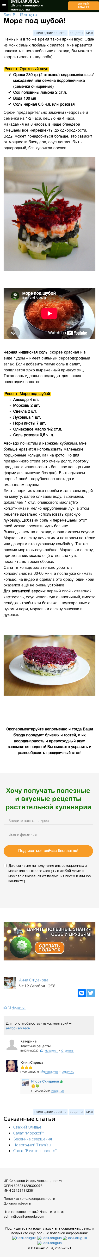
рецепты (76, 33)
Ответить (67, 1050)
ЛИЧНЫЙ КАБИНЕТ (83, 6)
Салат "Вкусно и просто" (35, 1150)
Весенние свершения (32, 1139)
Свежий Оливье (27, 1127)
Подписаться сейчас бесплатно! (48, 851)
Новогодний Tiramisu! (32, 1145)
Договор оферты (17, 1204)
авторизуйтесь (18, 1028)
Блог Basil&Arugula (20, 14)
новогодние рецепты (50, 33)
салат (89, 33)
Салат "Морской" (28, 1133)
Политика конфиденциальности (29, 1199)
